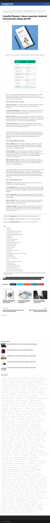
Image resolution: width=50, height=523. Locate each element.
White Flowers (16, 510)
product (19, 489)
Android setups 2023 (32, 390)
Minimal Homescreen (18, 445)
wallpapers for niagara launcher (14, 508)
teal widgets (4, 497)
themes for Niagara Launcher (7, 502)
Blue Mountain (36, 404)
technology (11, 497)
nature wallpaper (24, 455)
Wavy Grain (9, 510)
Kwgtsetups (23, 437)
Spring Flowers (27, 495)
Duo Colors (37, 412)
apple (37, 394)
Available (27, 67)
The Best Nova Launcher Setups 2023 (22, 500)
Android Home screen (17, 384)
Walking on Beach (11, 506)
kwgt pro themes (37, 434)
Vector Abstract (12, 504)
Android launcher (43, 388)
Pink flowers (16, 487)
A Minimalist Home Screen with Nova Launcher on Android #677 (21, 355)
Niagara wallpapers (31, 463)
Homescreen (25, 424)
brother (11, 406)
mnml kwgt (32, 449)
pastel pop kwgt (5, 483)
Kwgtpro (17, 437)
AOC (33, 394)
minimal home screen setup (7, 445)
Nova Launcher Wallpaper (19, 477)
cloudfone (21, 408)
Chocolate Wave (5, 408)
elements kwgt (43, 412)
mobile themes (32, 451)
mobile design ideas (16, 451)
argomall (42, 394)
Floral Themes (4, 416)
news (46, 455)
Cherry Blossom (34, 406)
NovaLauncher (24, 479)
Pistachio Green (43, 487)
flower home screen (29, 416)
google (13, 420)
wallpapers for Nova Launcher (28, 508)
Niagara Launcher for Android (7, 459)
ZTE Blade (32, 512)
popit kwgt (14, 489)
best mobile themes (19, 398)
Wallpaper (34, 506)
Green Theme (33, 420)
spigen (21, 495)
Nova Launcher (19, 11)
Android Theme (40, 390)
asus (8, 396)
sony (10, 495)
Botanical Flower (5, 406)
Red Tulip (8, 491)
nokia (38, 463)
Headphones (40, 420)
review (13, 491)
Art (46, 394)
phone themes (30, 485)
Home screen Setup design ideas (23, 422)
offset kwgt (42, 479)
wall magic (19, 506)
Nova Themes (17, 479)
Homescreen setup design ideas (8, 428)
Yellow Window (19, 512)
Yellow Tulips (12, 512)
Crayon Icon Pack (25, 410)
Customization (40, 410)
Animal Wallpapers (41, 392)
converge (11, 410)
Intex (36, 432)
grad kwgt (23, 420)
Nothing (42, 463)
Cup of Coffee (32, 410)
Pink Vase (30, 487)
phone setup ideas (15, 485)
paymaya (32, 483)
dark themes (17, 412)
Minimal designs (18, 443)
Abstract (3, 378)
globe (3, 420)
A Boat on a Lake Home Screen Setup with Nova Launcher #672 (39, 301)
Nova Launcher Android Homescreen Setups (10, 469)
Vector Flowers (19, 504)
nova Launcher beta (16, 471)
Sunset (33, 495)
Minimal (43, 441)
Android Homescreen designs (7, 388)
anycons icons (28, 394)
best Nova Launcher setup (30, 398)
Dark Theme (10, 412)
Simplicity (31, 493)
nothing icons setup (5, 465)
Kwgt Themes (4, 437)
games (34, 418)
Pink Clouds (44, 485)
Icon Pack (19, 432)
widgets (22, 510)
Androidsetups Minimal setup (22, 392)
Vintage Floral (40, 504)
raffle (34, 489)
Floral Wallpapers (12, 416)
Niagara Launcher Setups (30, 461)
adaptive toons (21, 380)
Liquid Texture (12, 439)
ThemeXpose (7, 521)
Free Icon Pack (28, 418)
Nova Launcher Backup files (36, 469)
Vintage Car (34, 504)
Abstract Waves (42, 378)
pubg (23, 489)
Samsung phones (10, 493)
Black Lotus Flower (5, 404)
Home (4, 10)
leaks (38, 437)
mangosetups (6, 11)
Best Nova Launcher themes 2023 (8, 402)
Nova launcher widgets (42, 477)
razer (43, 489)
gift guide (39, 418)
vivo (46, 504)
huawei (3, 432)
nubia (37, 479)
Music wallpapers (44, 453)
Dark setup (4, 412)
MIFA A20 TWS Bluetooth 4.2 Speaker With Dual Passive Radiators (22, 344)
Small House (37, 493)
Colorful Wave (4, 410)
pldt (2, 489)
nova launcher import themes (29, 11)
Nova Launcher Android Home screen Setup (10, 467)
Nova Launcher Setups (41, 11)
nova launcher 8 (38, 465)
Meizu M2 (20, 441)
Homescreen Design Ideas (35, 424)
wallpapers (4, 508)
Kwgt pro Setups (29, 434)
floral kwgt (30, 414)
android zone (12, 392)
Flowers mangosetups (20, 418)
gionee (44, 418)
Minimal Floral (25, 443)
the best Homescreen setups (42, 497)
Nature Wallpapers (33, 455)
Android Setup (15, 390)
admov (27, 380)
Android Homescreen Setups (29, 10)
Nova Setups (10, 479)
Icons (24, 432)
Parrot (45, 481)
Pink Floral (4, 487)
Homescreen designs (6, 426)
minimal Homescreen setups (29, 445)
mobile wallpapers (40, 451)
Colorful (38, 10)
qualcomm (28, 489)
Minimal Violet (41, 447)
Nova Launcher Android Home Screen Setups (28, 467)
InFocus (32, 432)
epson (8, 414)
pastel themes (26, 483)
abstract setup (16, 378)
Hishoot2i (4, 422)
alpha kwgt (22, 382)
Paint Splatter (24, 481)
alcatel (17, 382)
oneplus (3, 481)
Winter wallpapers (29, 510)
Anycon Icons (20, 394)
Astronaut (4, 396)
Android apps (29, 382)
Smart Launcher (5, 495)
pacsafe (19, 481)
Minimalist (16, 449)
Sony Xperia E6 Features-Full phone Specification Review (20, 349)
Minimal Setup (11, 447)
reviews (26, 491)
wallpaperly (40, 506)
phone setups (23, 485)
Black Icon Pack (39, 402)
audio (12, 396)
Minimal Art (4, 443)
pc (36, 483)
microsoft (31, 441)
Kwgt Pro (14, 434)
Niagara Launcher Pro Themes (7, 461)
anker (3, 394)
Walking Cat (4, 506)
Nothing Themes (14, 465)
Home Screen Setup (11, 422)
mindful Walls (37, 441)
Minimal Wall (4, 449)
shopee (26, 493)
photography (37, 485)
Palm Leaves (39, 481)
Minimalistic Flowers (24, 449)
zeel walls (26, 512)
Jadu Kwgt (45, 432)
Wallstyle (3, 510)
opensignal (9, 481)
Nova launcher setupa (16, 475)
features (13, 414)
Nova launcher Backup (24, 469)
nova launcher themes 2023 (7, 477)
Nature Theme (9, 455)
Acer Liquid (14, 380)
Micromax (26, 441)
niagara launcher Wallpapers (20, 463)
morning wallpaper (29, 453)
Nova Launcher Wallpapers (8, 12)
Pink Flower (10, 487)
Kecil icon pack (4, 434)
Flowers (12, 418)
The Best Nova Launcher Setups (8, 500)
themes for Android (35, 500)
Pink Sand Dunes (24, 487)
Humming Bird (9, 432)
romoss (31, 491)
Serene (17, 493)
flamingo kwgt (19, 414)
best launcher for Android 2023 (8, 398)
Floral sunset (36, 414)
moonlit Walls (13, 453)
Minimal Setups (19, 447)
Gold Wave (8, 420)
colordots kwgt (27, 408)
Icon (15, 432)
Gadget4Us (7, 4)
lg (7, 439)
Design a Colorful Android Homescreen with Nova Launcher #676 (9, 301)
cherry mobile (41, 406)
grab (18, 420)
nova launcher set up (37, 473)
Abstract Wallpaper (24, 378)
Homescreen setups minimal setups (18, 430)
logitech (18, 439)
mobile (37, 449)
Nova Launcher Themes (36, 475)
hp (47, 430)
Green (28, 420)
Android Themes (5, 392)
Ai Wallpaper (4, 382)
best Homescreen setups (32, 396)
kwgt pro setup (21, 434)
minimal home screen (34, 443)
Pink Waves (36, 487)
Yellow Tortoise (5, 512)
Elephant (3, 414)
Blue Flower (29, 404)
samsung (3, 493)
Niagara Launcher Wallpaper (7, 463)
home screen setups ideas (16, 424)
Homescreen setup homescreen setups (23, 428)
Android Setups (23, 390)
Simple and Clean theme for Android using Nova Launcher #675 (21, 361)
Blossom (18, 404)
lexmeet (3, 439)
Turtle (41, 502)
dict (22, 412)
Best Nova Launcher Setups (42, 398)
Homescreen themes (30, 430)
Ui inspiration (4, 504)
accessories (4, 380)
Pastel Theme (18, 483)
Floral (25, 414)
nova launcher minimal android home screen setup (11, 473)
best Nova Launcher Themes (35, 400)
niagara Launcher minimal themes (21, 459)
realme (3, 491)
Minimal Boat (10, 443)
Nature (3, 455)
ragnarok (38, 489)
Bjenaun (27, 80)
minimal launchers (40, 445)
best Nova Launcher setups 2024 (22, 400)
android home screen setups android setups (10, 386)
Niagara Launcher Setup (19, 461)
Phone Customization (43, 483)
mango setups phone (39, 439)
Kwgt (10, 434)
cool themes (17, 410)
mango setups (30, 439)
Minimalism (11, 449)
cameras (22, 406)
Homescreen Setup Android (35, 426)
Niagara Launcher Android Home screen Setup (19, 457)
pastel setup (12, 483)
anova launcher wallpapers (11, 394)
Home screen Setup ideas (35, 422)
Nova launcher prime (27, 473)
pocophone (7, 489)
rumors (36, 491)
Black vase (13, 404)
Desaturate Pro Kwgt (30, 83)
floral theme (43, 414)
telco (26, 497)
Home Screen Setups (6, 424)
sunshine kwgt (39, 495)
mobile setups (24, 451)
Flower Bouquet (21, 416)
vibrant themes (27, 504)
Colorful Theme (40, 408)
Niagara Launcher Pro (34, 459)
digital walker (27, 412)
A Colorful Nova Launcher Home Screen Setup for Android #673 (24, 301)
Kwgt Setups (44, 10)
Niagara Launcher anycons (35, 457)
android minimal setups (6, 390)
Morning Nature (21, 453)
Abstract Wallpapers (34, 378)
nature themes (16, 455)
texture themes (32, 497)
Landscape (29, 437)
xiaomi (35, 510)
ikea (28, 432)
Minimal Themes (34, 447)
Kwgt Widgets (11, 437)
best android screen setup (20, 396)
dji (32, 412)
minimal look (12, 11)
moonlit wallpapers (5, 453)
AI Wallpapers (8, 10)
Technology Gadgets (19, 497)
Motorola (37, 453)
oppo (14, 481)
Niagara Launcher (5, 457)
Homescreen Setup (24, 426)
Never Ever (41, 455)
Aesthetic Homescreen (40, 380)
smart (43, 493)
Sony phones (15, 495)
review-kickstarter (20, 491)
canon (27, 406)
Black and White (31, 402)
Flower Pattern (38, 416)
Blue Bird (23, 404)
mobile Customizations (6, 451)
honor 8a (42, 430)
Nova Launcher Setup (6, 475)
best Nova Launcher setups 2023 (8, 400)
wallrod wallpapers (39, 508)
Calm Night (17, 406)
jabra (40, 432)
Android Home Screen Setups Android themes (29, 386)
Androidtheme (33, 392)
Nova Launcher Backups (6, 471)
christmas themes (13, 408)
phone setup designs (6, 485)
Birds (17, 402)
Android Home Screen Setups (41, 384)
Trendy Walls (28, 70)
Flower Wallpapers (5, 418)
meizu (15, 441)
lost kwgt (24, 439)
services (21, 493)
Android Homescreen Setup (18, 10)
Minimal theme (26, 447)
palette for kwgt (32, 481)
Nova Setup (4, 479)
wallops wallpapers (26, 506)
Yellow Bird (41, 510)
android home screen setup (28, 384)
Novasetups (31, 479)
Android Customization (38, 382)
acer (9, 380)
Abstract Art (9, 378)
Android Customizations (6, 384)
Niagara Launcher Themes (42, 461)
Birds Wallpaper (23, 402)
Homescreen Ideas (15, 426)
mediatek (10, 441)
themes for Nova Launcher (20, 502)
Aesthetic (32, 380)
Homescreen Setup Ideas (37, 428)
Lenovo (42, 437)
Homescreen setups (5, 430)
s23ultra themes (43, 491)
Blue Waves (43, 404)
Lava (34, 437)
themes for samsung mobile (32, 502)
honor (37, 430)
